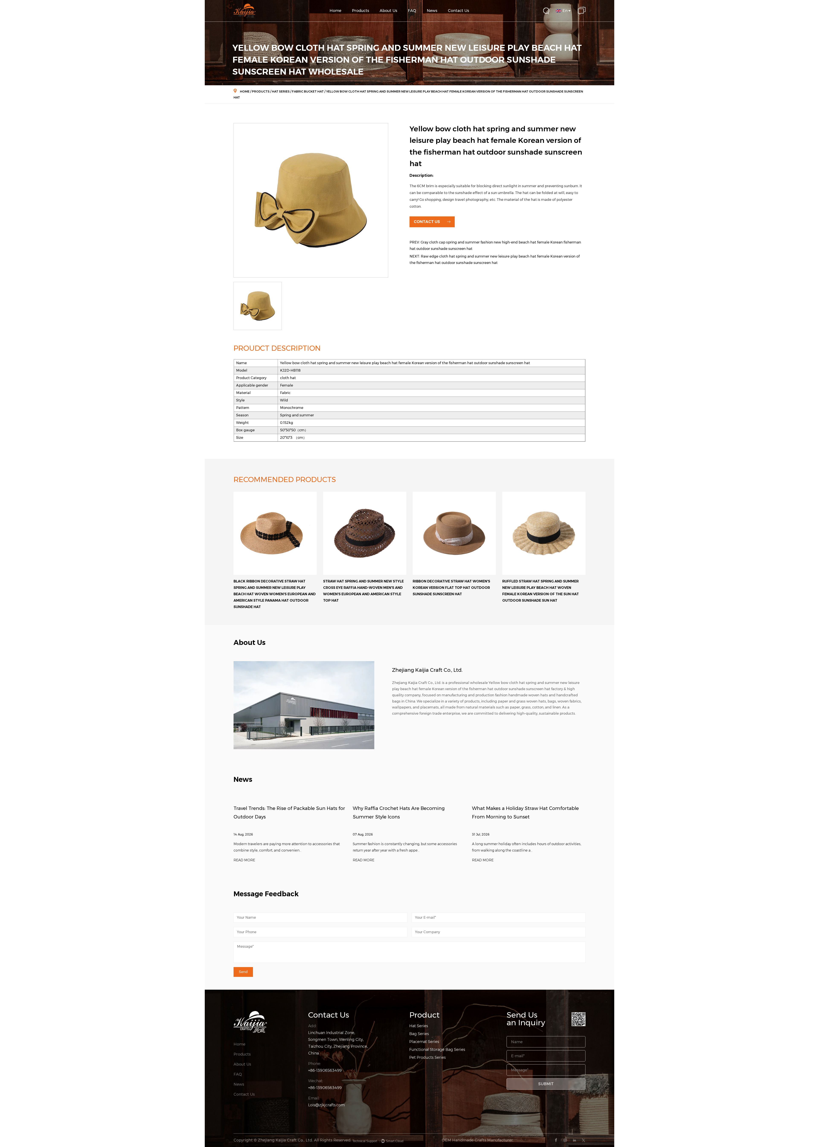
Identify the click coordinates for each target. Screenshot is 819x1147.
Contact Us (458, 10)
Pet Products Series (427, 1057)
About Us (388, 10)
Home (335, 10)
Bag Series (419, 1033)
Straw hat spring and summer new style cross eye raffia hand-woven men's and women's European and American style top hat (274, 590)
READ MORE (244, 860)
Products (360, 10)
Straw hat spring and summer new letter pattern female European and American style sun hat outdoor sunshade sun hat (543, 587)
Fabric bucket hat (308, 91)
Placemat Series (424, 1041)
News (432, 10)
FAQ (412, 10)
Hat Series (281, 91)
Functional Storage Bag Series (437, 1049)
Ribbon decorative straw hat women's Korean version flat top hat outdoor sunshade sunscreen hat (362, 587)
